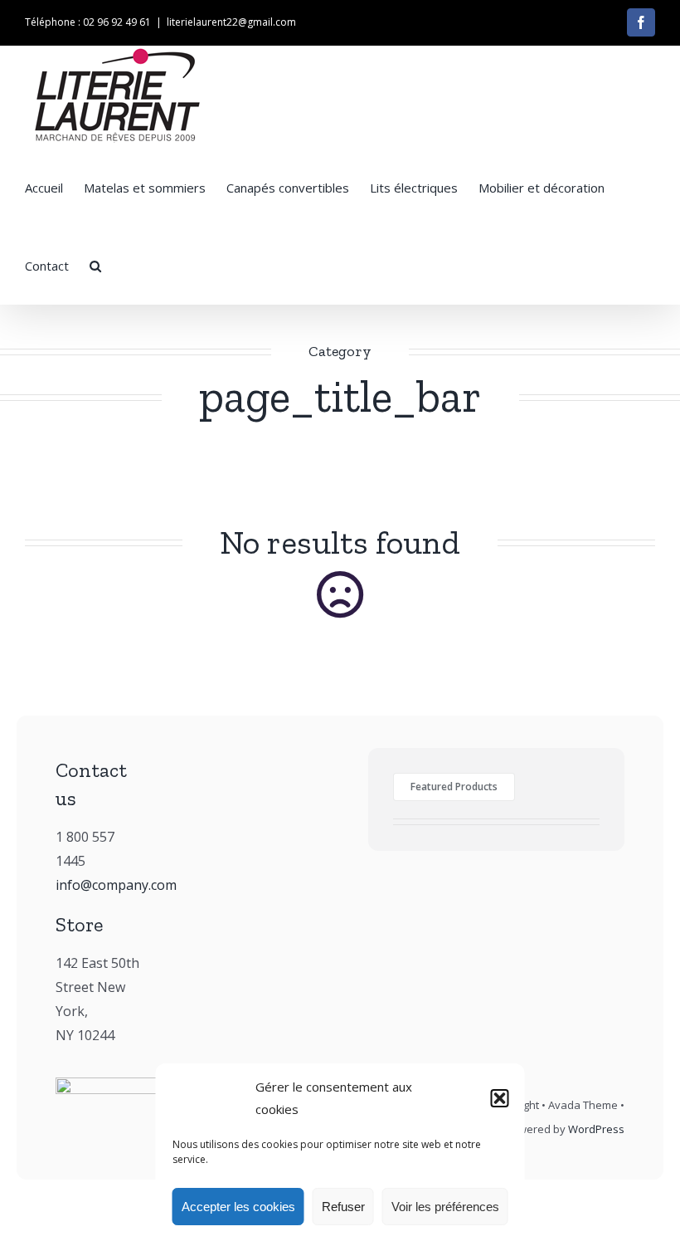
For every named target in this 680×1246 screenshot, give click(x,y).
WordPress (596, 1128)
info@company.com (116, 885)
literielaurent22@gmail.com (231, 22)
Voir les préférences (445, 1207)
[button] (500, 1098)
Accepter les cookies (238, 1207)
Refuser (343, 1207)
